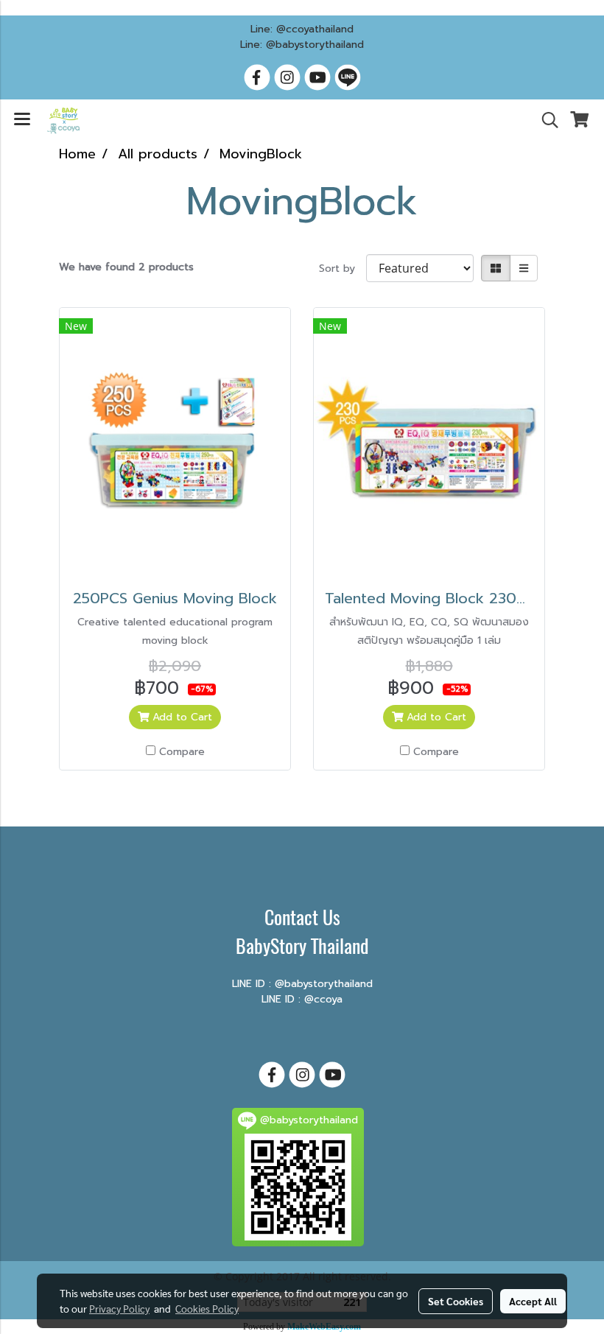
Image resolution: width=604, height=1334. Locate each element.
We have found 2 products (126, 267)
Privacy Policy (119, 1308)
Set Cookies (455, 1300)
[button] (545, 120)
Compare (182, 751)
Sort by (342, 268)
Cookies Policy (207, 1308)
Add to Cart (180, 717)
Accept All (533, 1300)
